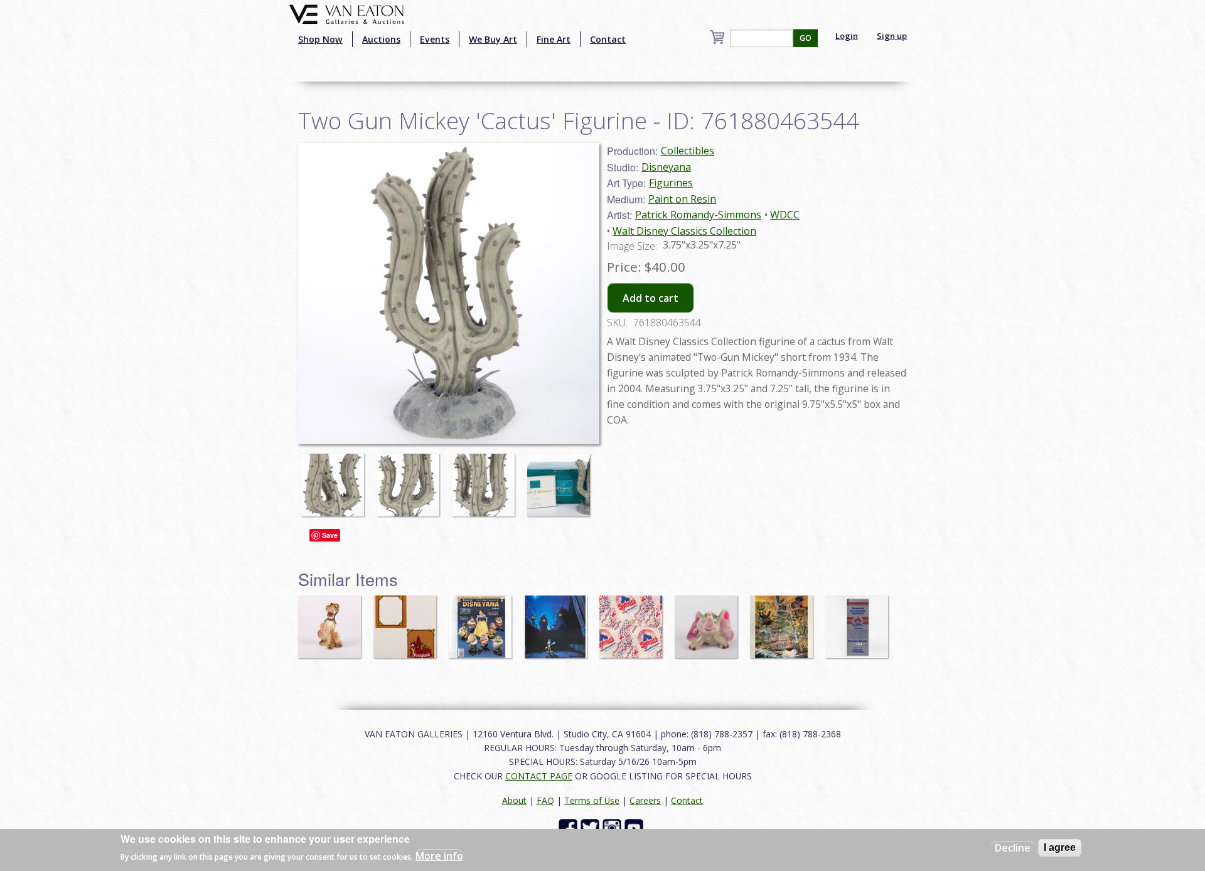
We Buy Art (493, 39)
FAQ (545, 800)
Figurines (671, 183)
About (514, 800)
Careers (645, 800)
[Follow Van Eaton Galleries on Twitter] (591, 827)
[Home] (347, 13)
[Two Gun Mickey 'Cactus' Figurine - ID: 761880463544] (335, 479)
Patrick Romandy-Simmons (698, 215)
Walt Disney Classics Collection (684, 231)
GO (805, 38)
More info (439, 856)
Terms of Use (591, 800)
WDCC (785, 215)
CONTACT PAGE (538, 776)
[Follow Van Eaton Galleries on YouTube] (635, 827)
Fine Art (553, 39)
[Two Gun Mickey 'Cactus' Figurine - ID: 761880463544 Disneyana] (448, 292)
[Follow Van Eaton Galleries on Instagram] (613, 827)
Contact (608, 39)
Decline (1013, 848)
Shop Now (320, 39)
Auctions (381, 39)
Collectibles (687, 151)
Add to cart (650, 298)
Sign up (892, 35)
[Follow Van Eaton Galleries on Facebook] (570, 827)
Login (846, 35)
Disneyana (666, 167)
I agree (1060, 847)
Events (434, 39)
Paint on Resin (682, 199)
